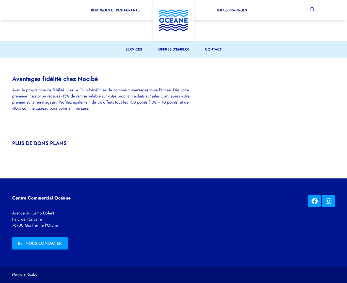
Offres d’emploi (173, 49)
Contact (213, 49)
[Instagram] (328, 201)
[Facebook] (314, 201)
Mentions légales (24, 274)
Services (133, 49)
